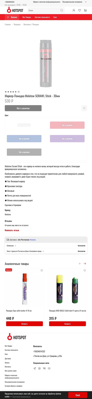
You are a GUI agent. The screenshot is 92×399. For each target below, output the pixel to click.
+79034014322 (9, 2)
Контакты (8, 366)
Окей (78, 395)
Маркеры (17, 24)
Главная (8, 24)
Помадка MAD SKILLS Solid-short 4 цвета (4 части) (67, 310)
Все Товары (27, 17)
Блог (55, 17)
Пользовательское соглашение (72, 1)
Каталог (14, 17)
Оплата (7, 362)
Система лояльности (42, 17)
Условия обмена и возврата (13, 386)
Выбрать (24, 323)
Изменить (33, 240)
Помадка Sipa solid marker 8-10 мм (19, 310)
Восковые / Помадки (31, 24)
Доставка (8, 358)
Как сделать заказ (10, 370)
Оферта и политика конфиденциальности (46, 1)
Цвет (6, 115)
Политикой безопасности (21, 396)
